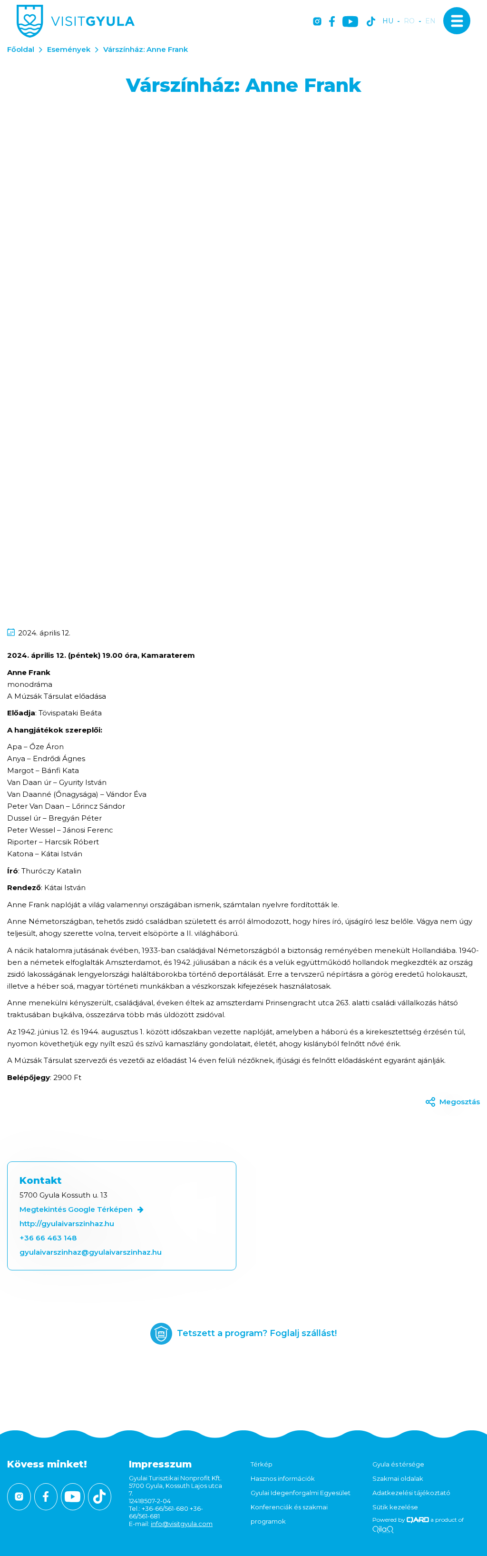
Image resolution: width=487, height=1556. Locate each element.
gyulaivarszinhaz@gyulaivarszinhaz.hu (90, 1252)
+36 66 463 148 (48, 1237)
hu (387, 21)
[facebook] (332, 22)
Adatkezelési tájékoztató (411, 1493)
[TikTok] (371, 22)
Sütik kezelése (395, 1507)
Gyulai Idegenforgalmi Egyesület (301, 1493)
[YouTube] (350, 22)
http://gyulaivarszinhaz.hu (66, 1223)
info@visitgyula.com (182, 1523)
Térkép (262, 1464)
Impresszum (160, 1464)
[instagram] (317, 22)
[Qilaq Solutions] (383, 1530)
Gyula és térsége (398, 1464)
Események (68, 49)
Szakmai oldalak (397, 1478)
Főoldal (20, 49)
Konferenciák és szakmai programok (289, 1514)
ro (409, 21)
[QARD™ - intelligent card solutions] (418, 1519)
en (430, 21)
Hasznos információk (283, 1478)
